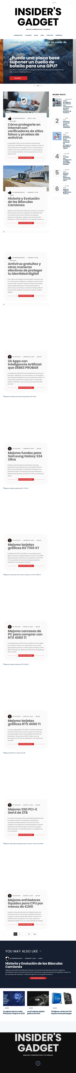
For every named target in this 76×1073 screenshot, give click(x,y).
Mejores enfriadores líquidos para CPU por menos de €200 (25, 903)
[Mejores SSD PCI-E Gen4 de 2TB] (26, 778)
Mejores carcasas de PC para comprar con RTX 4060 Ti (25, 634)
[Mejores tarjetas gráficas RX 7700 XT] (26, 513)
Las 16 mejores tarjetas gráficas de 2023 (36, 1012)
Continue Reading (25, 157)
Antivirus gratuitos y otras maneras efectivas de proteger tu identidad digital (25, 269)
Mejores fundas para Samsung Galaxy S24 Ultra (25, 456)
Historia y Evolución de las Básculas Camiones (24, 201)
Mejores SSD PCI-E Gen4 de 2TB (22, 811)
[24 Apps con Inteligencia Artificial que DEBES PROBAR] (26, 330)
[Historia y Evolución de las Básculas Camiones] (26, 178)
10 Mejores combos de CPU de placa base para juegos (61, 1012)
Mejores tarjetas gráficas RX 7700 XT (23, 546)
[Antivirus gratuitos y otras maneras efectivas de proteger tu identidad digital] (26, 243)
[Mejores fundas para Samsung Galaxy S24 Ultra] (26, 421)
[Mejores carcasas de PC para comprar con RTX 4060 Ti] (26, 600)
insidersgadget (19, 118)
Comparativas (18, 35)
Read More (18, 78)
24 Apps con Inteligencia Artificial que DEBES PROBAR (24, 364)
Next (34, 934)
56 (29, 934)
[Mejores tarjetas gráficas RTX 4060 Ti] (26, 689)
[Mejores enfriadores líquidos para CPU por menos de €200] (26, 868)
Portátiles (50, 35)
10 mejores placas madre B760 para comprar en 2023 (14, 1012)
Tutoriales (28, 35)
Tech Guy (17, 357)
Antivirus (13, 121)
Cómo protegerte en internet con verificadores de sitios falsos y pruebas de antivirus (25, 131)
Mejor (36, 35)
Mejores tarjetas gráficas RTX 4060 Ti (24, 722)
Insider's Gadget (38, 16)
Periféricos (59, 35)
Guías (42, 35)
